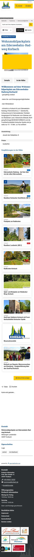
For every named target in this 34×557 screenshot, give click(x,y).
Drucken (14, 387)
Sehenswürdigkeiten (22, 21)
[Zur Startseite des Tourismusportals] (6, 5)
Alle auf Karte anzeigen (23, 378)
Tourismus (12, 21)
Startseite (4, 21)
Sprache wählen (30, 1)
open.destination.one (14, 463)
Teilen (6, 387)
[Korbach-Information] (17, 477)
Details (7, 80)
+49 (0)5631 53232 (8, 480)
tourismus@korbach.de (9, 482)
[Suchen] (31, 24)
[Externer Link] (10, 531)
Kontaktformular (8, 485)
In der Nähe (21, 80)
